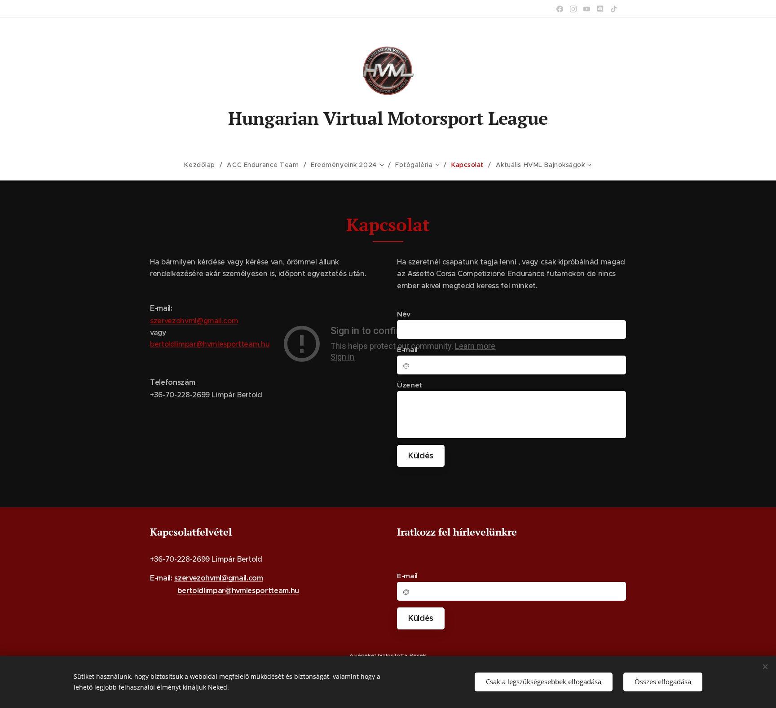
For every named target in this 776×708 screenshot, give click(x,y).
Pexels (418, 655)
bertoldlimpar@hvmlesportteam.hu (209, 343)
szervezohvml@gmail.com (194, 320)
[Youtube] (586, 9)
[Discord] (600, 9)
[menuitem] (203, 165)
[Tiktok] (613, 9)
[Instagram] (573, 9)
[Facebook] (559, 9)
